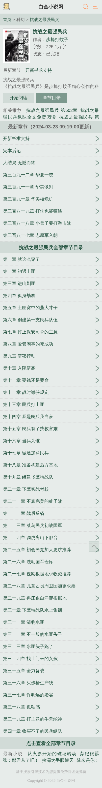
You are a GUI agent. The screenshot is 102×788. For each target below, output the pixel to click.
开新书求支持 (38, 70)
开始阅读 (18, 97)
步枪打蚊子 (57, 39)
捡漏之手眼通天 (58, 760)
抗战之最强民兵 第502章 (51, 110)
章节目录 (52, 97)
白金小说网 (51, 6)
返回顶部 (94, 546)
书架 (6, 7)
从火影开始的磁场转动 (52, 753)
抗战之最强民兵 (44, 19)
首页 (7, 19)
